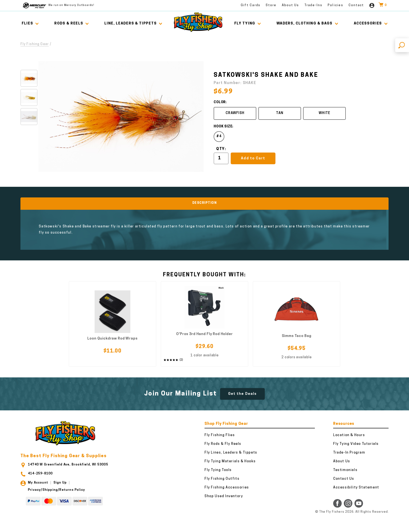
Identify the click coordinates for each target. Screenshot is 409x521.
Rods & (68, 23)
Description (204, 203)
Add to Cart (253, 158)
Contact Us (343, 479)
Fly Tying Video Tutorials (356, 444)
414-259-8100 (40, 473)
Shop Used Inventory (223, 496)
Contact (356, 5)
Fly (244, 23)
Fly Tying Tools (218, 470)
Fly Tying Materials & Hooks (230, 461)
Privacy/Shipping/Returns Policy (56, 490)
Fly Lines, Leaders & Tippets (230, 452)
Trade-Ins (313, 5)
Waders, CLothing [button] (305, 23)
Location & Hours (349, 435)
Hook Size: (223, 126)
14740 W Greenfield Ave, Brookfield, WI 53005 (68, 464)
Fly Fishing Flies (219, 435)
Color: (220, 102)
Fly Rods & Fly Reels (222, 444)
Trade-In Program (349, 452)
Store (271, 5)
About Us (290, 5)
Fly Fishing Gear (34, 44)
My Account (38, 482)
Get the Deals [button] (242, 394)
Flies (27, 23)
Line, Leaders (130, 23)
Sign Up (60, 482)
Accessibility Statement (356, 487)
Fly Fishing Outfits (221, 479)
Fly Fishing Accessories (226, 487)
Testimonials (345, 470)
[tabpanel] (112, 324)
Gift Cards (251, 5)
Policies (335, 5)
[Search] (402, 45)
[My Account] (371, 5)
